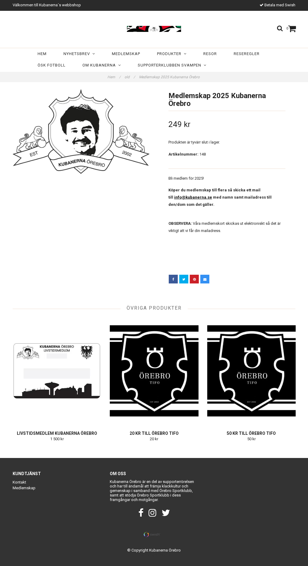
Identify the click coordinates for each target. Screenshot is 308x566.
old (130, 77)
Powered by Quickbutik (154, 555)
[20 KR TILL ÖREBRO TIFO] (154, 370)
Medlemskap (126, 53)
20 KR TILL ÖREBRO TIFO (154, 433)
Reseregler (247, 53)
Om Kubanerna (100, 65)
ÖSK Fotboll (52, 65)
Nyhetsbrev (77, 53)
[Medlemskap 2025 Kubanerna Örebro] (81, 131)
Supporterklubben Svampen (171, 65)
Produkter (170, 53)
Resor (210, 53)
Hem (42, 53)
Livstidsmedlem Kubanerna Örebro (57, 433)
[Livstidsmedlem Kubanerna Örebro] (57, 370)
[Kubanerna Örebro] (154, 27)
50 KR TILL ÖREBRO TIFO (251, 433)
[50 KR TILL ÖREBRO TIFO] (251, 370)
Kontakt (19, 482)
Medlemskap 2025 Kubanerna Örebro (170, 77)
